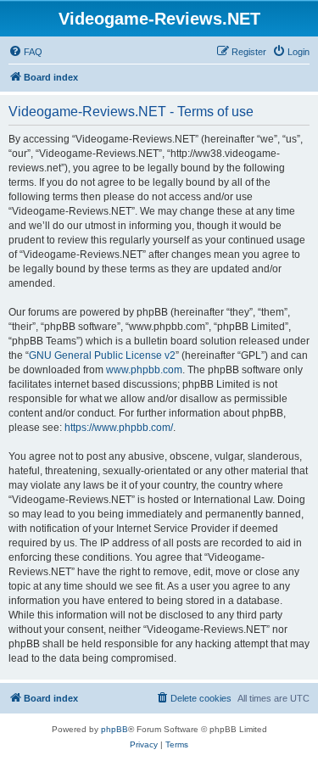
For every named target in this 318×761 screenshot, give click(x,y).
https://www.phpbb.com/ (118, 428)
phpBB (114, 729)
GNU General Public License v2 (102, 355)
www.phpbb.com (144, 370)
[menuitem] (25, 52)
